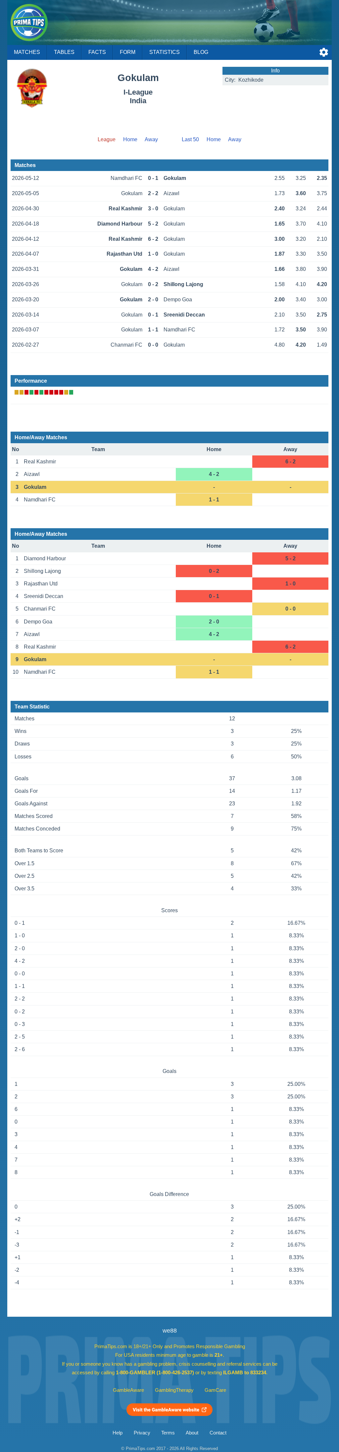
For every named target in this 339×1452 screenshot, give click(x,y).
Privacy (142, 1432)
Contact (218, 1432)
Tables (64, 52)
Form (127, 52)
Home (130, 139)
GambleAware (128, 1390)
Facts (97, 52)
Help (117, 1432)
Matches (27, 52)
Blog (201, 52)
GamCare (215, 1390)
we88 (170, 1330)
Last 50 (190, 139)
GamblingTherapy (174, 1390)
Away (151, 139)
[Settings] (323, 52)
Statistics (164, 52)
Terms (168, 1432)
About (192, 1432)
